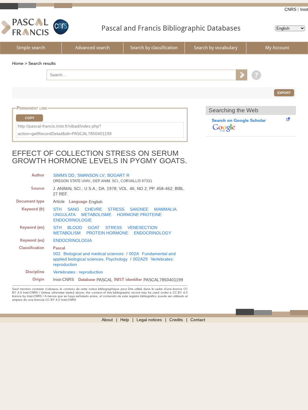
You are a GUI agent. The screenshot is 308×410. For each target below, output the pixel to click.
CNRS (290, 9)
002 (56, 253)
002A (134, 253)
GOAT (94, 227)
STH (57, 209)
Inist (304, 9)
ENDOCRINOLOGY (152, 233)
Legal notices (149, 319)
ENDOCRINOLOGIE (72, 220)
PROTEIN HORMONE (107, 233)
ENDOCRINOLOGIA (72, 240)
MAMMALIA (165, 209)
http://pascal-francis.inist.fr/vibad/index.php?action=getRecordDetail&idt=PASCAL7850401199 (65, 130)
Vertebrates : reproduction (78, 272)
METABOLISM (67, 233)
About (107, 319)
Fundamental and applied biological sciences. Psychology (114, 256)
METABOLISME (96, 214)
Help (124, 319)
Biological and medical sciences (93, 253)
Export (284, 93)
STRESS (116, 209)
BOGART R (118, 175)
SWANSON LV (90, 175)
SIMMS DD (63, 175)
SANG (73, 209)
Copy (29, 118)
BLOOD (74, 227)
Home (17, 63)
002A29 (140, 259)
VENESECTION (142, 227)
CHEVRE (93, 209)
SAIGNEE (139, 209)
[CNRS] (60, 27)
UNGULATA (64, 214)
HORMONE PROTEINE (139, 214)
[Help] (254, 74)
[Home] (25, 26)
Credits (176, 319)
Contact (197, 319)
